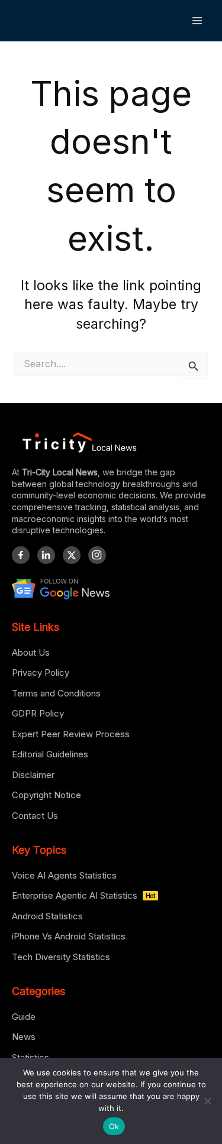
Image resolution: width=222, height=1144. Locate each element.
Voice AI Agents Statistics (64, 875)
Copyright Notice (46, 795)
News (24, 1036)
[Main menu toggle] (197, 20)
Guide (24, 1016)
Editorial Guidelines (50, 754)
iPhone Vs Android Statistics (69, 936)
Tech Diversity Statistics (61, 956)
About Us (31, 652)
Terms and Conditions (56, 693)
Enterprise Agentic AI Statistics (83, 895)
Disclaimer (33, 774)
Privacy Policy (40, 672)
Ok (114, 1126)
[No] (207, 1101)
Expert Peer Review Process (71, 734)
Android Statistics (47, 916)
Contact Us (35, 815)
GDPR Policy (38, 713)
